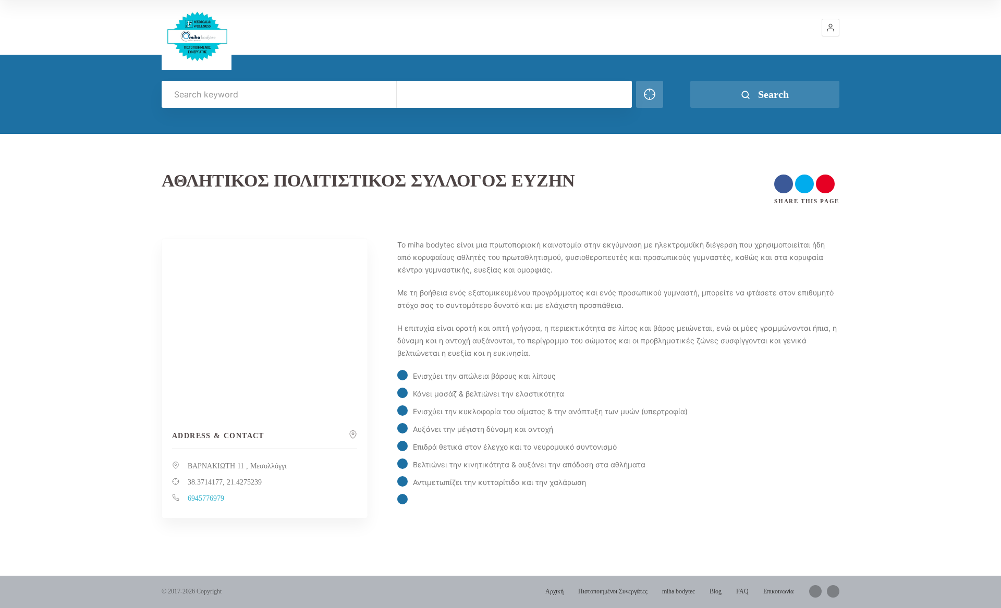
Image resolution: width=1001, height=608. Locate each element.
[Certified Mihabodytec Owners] (196, 35)
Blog (716, 591)
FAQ (742, 591)
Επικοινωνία (778, 591)
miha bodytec (678, 591)
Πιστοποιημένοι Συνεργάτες (613, 591)
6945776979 (206, 498)
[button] (830, 27)
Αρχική (554, 591)
